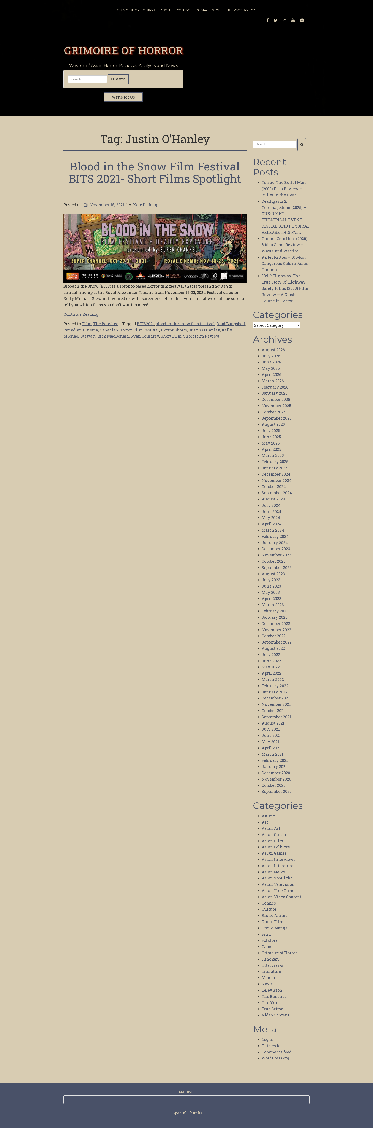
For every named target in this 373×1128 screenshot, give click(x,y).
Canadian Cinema (80, 330)
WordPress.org (275, 1058)
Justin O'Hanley (204, 330)
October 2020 (274, 785)
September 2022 (277, 642)
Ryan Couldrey (145, 336)
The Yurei (271, 1002)
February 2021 (275, 760)
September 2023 (277, 567)
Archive (186, 1092)
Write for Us (123, 97)
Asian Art (271, 828)
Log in (268, 1039)
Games (268, 946)
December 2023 (276, 548)
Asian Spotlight (277, 878)
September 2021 (276, 716)
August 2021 (273, 723)
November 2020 (276, 779)
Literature (271, 971)
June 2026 (271, 362)
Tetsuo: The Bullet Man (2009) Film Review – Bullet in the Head (284, 189)
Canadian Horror (116, 330)
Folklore (270, 940)
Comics (269, 903)
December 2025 (276, 399)
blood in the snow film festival (185, 323)
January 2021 (274, 766)
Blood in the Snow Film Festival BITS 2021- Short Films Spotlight (155, 172)
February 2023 (275, 610)
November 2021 (276, 704)
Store (217, 10)
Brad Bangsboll (231, 323)
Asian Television (278, 884)
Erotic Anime (275, 915)
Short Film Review (201, 336)
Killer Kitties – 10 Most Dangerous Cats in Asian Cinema (285, 263)
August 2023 (273, 573)
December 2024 (276, 474)
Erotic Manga (275, 927)
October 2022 (274, 635)
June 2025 (271, 436)
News (267, 983)
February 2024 (275, 536)
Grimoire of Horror (123, 50)
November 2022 (276, 629)
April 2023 (271, 598)
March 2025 (273, 455)
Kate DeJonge (146, 204)
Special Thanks (187, 1112)
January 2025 (275, 467)
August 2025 (273, 424)
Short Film (171, 336)
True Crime (272, 1008)
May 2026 (271, 368)
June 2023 (271, 586)
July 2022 (271, 654)
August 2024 (273, 499)
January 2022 (275, 692)
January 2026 (275, 393)
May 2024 (271, 517)
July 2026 (271, 355)
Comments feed (277, 1052)
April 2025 (271, 449)
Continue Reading (80, 314)
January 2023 (275, 617)
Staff (202, 10)
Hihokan (270, 959)
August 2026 (273, 349)
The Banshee (105, 323)
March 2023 (273, 604)
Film (87, 323)
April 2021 (271, 747)
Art (265, 822)
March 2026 (273, 380)
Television (272, 990)
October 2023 (274, 561)
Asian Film (272, 840)
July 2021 (271, 729)
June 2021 (271, 735)
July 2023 (271, 579)
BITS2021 (145, 323)
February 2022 (275, 685)
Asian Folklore (276, 846)
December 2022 (276, 623)
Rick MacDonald (113, 336)
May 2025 (271, 443)
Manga (268, 977)
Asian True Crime (279, 890)
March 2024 (273, 530)
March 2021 (272, 754)
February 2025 (275, 461)
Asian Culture (275, 834)
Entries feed (273, 1045)
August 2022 (273, 648)
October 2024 (274, 486)
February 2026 (275, 387)
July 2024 (271, 505)
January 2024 (275, 542)
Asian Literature (277, 865)
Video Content (275, 1015)
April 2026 (271, 374)
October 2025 (274, 411)
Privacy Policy (241, 10)
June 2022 (271, 660)
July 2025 (271, 430)
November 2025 (276, 405)
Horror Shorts (174, 330)
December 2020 (276, 772)
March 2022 (273, 679)
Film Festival (146, 330)
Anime (268, 815)
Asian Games (274, 853)
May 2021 (270, 741)
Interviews (272, 965)
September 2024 (277, 492)
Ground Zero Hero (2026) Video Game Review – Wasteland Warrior (284, 245)
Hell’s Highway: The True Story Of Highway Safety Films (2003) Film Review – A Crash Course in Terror (285, 288)
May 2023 (271, 592)
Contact (184, 10)
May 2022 (271, 666)
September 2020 (277, 791)
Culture (269, 909)
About (166, 10)
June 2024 (271, 511)
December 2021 (276, 698)
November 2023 (276, 555)
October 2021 (273, 710)
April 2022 (271, 673)
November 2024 (276, 480)
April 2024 (271, 523)
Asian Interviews (279, 859)
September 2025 (277, 418)
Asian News (273, 872)
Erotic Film (272, 921)
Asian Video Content (282, 896)
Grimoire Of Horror (136, 10)
